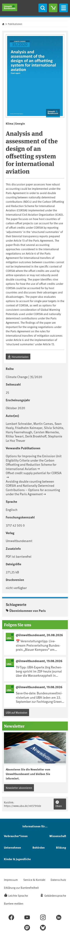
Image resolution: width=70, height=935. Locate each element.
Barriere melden (13, 903)
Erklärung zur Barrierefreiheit (21, 887)
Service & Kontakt (34, 880)
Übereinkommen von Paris (27, 610)
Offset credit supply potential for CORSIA (34, 473)
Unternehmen (12, 847)
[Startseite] (9, 7)
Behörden (38, 847)
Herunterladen (20, 357)
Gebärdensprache (55, 895)
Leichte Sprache (18, 895)
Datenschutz (58, 880)
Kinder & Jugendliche (17, 859)
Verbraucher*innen (16, 836)
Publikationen (15, 24)
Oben (58, 806)
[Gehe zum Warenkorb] (53, 8)
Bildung (61, 847)
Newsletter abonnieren (19, 788)
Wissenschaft (57, 836)
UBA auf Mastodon (16, 712)
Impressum (11, 880)
